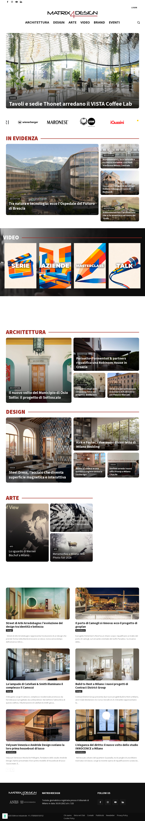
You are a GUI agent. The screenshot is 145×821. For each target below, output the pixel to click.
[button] (138, 22)
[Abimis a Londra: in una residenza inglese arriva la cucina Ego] (89, 465)
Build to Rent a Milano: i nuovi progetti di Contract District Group (101, 685)
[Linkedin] (123, 802)
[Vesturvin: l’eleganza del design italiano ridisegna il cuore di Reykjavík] (120, 182)
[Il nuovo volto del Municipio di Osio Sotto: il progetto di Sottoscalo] (39, 370)
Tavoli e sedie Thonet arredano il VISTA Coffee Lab (70, 103)
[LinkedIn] (21, 2)
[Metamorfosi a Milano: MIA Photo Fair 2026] (71, 547)
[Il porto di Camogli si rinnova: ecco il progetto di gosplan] (107, 603)
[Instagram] (12, 2)
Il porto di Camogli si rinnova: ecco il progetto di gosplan (106, 624)
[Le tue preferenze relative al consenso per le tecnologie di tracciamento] (5, 816)
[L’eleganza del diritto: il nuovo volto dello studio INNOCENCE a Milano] (107, 725)
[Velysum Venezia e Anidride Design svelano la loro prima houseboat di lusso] (38, 725)
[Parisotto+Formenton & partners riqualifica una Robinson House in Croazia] (106, 354)
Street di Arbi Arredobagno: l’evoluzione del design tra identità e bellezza (34, 624)
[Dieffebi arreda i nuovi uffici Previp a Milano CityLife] (123, 465)
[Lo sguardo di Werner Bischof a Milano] (27, 533)
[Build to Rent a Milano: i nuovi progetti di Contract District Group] (107, 664)
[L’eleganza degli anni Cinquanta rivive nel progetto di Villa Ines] (89, 385)
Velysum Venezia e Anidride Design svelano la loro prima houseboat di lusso (35, 746)
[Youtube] (16, 2)
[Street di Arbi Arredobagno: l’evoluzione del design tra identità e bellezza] (38, 603)
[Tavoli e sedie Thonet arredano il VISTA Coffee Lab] (72, 70)
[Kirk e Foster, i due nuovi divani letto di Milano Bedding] (106, 434)
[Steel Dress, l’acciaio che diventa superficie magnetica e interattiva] (39, 450)
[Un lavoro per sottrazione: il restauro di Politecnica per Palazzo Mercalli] (123, 385)
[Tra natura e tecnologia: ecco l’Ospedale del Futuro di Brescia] (52, 179)
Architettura (15, 199)
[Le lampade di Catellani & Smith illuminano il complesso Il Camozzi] (38, 664)
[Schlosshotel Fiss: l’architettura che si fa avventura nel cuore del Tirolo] (120, 209)
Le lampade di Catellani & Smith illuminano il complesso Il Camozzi (34, 685)
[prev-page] (7, 770)
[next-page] (12, 770)
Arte (11, 546)
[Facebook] (7, 2)
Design (13, 98)
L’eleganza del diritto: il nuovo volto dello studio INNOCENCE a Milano (106, 746)
